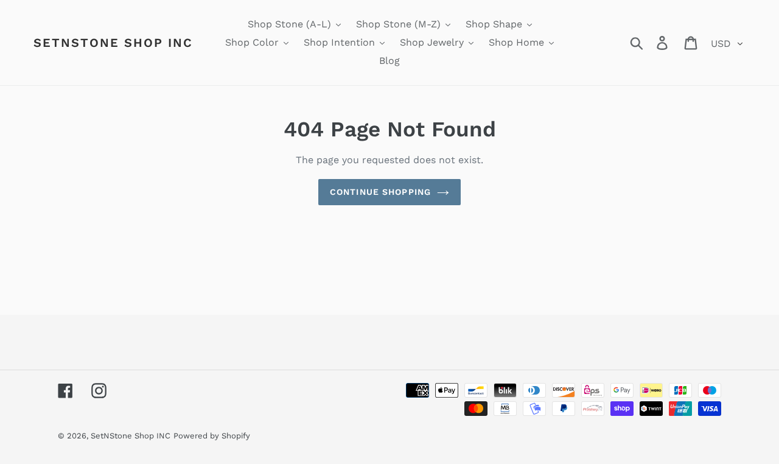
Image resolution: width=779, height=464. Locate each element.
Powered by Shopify (211, 435)
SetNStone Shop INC (113, 42)
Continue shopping (380, 192)
